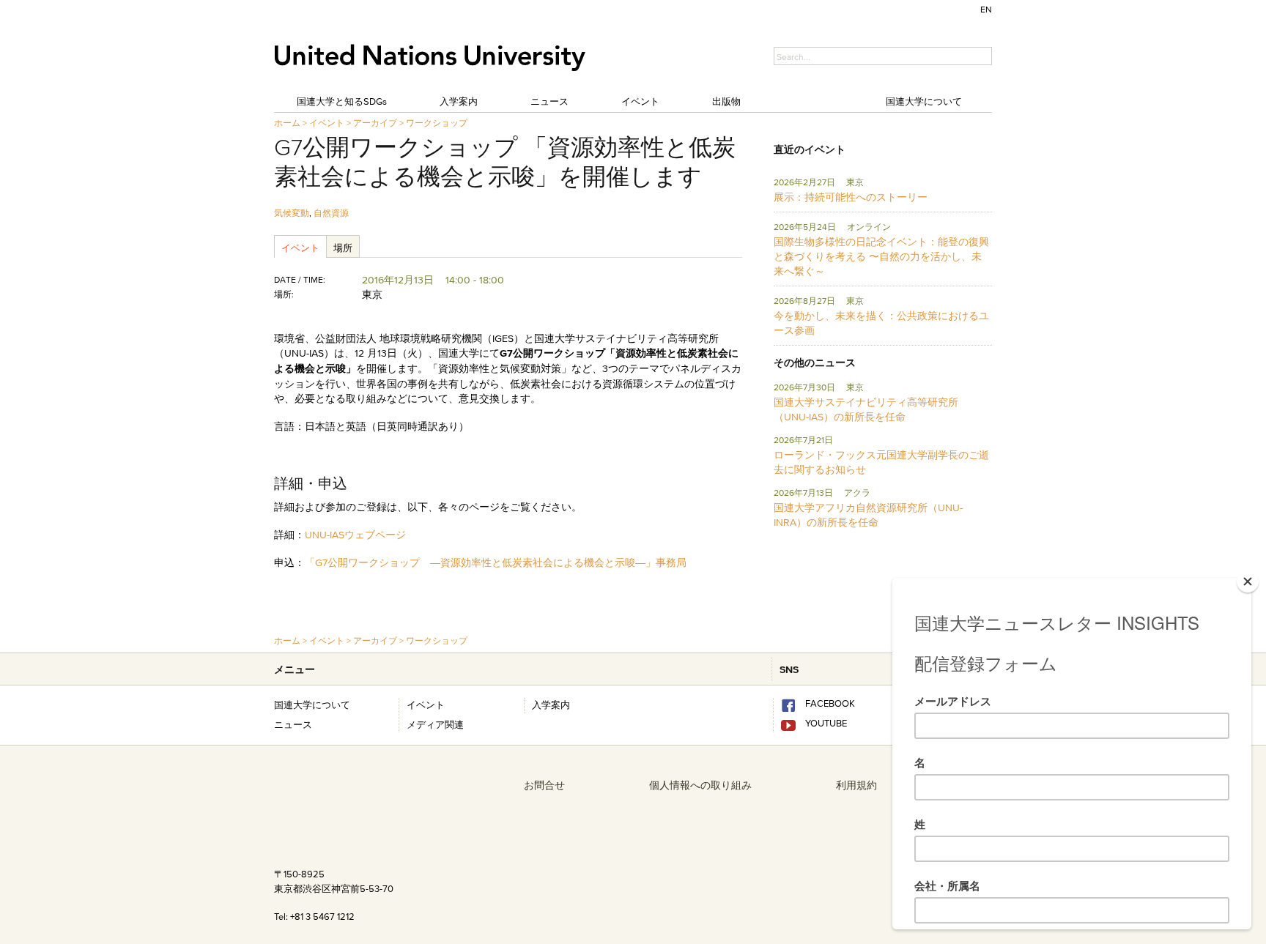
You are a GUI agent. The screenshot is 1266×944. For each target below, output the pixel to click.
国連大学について (924, 101)
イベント (640, 101)
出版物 (726, 101)
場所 (342, 247)
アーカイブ (375, 122)
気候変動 (291, 213)
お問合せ (544, 785)
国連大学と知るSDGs (342, 101)
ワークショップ (436, 122)
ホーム (287, 122)
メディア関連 (435, 724)
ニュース (549, 101)
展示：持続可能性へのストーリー (851, 197)
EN (986, 9)
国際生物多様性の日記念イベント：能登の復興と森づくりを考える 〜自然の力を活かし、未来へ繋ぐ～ (881, 256)
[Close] (1248, 581)
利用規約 (856, 785)
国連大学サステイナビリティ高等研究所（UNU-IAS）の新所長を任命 (866, 409)
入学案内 (459, 101)
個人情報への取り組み (700, 785)
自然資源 (331, 213)
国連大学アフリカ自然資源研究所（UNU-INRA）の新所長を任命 (868, 514)
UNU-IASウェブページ (355, 534)
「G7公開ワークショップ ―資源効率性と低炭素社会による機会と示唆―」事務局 (495, 562)
